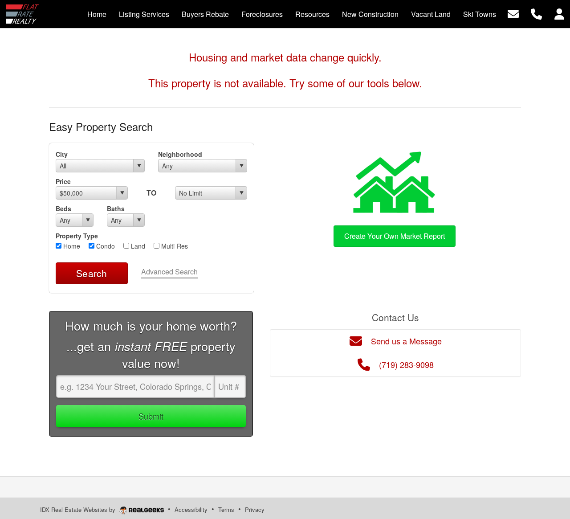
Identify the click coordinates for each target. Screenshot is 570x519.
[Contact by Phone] (536, 13)
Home (70, 245)
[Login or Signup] (559, 13)
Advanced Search (169, 271)
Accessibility (191, 509)
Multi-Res (173, 245)
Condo (104, 245)
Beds (63, 208)
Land (137, 245)
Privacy (255, 509)
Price (63, 181)
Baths (116, 208)
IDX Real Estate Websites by (78, 509)
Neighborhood (180, 154)
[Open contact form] (513, 13)
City (62, 154)
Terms (226, 509)
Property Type (77, 235)
